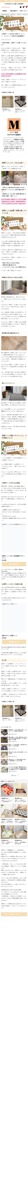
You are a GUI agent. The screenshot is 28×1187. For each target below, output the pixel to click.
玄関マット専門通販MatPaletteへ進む (13, 914)
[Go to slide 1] (11, 551)
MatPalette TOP (5, 14)
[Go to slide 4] (14, 551)
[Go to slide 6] (16, 551)
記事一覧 (13, 14)
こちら (22, 689)
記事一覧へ (15, 775)
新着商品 (4, 10)
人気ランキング (23, 10)
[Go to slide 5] (15, 551)
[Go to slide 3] (13, 551)
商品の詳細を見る (14, 564)
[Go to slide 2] (12, 551)
